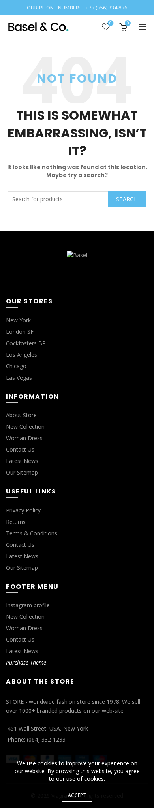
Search (127, 199)
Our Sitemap (22, 472)
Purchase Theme (26, 662)
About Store (21, 415)
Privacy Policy (23, 510)
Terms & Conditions (31, 533)
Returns (16, 521)
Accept (77, 795)
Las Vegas (19, 377)
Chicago (16, 366)
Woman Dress (24, 438)
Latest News (22, 461)
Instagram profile (28, 605)
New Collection (25, 426)
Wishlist (110, 23)
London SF (20, 331)
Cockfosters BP (26, 343)
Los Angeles (21, 354)
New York (18, 320)
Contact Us (20, 449)
